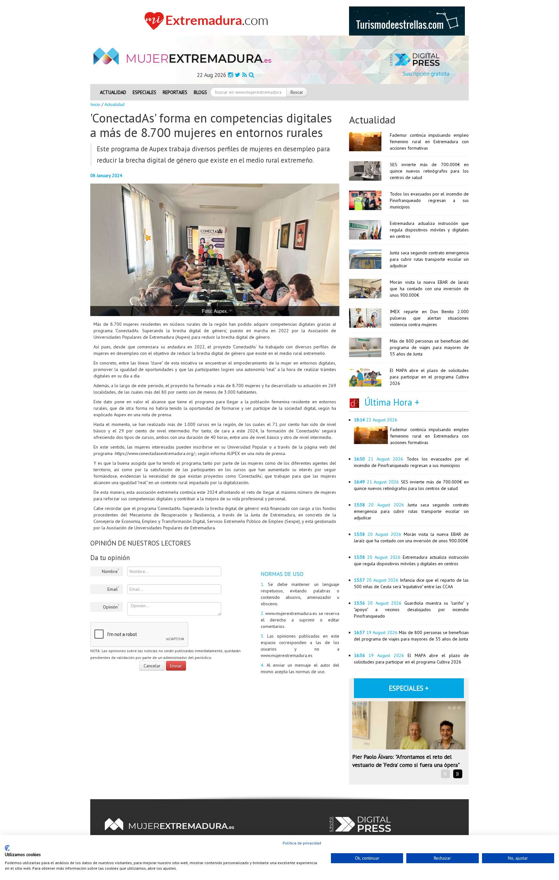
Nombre (110, 571)
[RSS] (244, 75)
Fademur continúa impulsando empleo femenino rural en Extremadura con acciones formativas (429, 141)
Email (113, 589)
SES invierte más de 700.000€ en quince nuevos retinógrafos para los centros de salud (429, 171)
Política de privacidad (302, 843)
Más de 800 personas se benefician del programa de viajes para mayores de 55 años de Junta (429, 347)
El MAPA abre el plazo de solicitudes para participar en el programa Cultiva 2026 (429, 376)
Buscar (296, 92)
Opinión (111, 606)
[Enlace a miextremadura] (208, 21)
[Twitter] (237, 75)
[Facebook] (230, 75)
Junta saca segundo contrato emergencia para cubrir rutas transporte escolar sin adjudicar (429, 259)
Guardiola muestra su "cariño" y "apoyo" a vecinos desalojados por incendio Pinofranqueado (411, 609)
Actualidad (113, 92)
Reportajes (175, 92)
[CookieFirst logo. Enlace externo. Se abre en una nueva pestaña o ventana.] (7, 848)
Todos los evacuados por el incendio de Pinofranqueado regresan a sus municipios (429, 200)
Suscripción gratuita (426, 73)
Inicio (95, 104)
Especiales (144, 92)
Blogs (200, 92)
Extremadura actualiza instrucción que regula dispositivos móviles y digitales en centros (429, 229)
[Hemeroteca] (251, 75)
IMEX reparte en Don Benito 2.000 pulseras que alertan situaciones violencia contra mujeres (429, 318)
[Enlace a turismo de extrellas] (407, 21)
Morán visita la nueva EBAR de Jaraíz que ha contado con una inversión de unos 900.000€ (429, 288)
